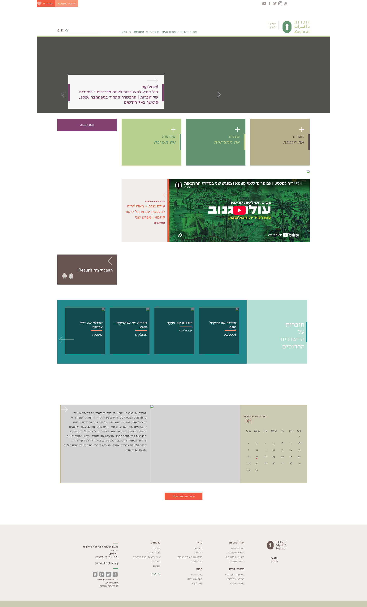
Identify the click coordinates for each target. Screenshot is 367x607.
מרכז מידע (152, 31)
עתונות (156, 566)
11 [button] (265, 449)
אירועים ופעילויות (234, 574)
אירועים (126, 31)
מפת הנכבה (196, 574)
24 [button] (257, 463)
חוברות (156, 548)
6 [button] (282, 443)
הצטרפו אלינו (170, 31)
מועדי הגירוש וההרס (184, 496)
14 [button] (291, 449)
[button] (64, 94)
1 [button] (299, 436)
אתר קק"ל (197, 583)
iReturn (138, 31)
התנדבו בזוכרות (235, 579)
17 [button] (257, 456)
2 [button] (248, 443)
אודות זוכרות (189, 31)
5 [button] (273, 443)
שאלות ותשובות (236, 552)
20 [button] (282, 456)
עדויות (198, 552)
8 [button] (299, 443)
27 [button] (282, 463)
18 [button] (265, 456)
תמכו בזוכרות (237, 583)
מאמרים (156, 561)
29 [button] (299, 463)
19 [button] (274, 456)
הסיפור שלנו (237, 548)
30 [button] (248, 470)
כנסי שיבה (196, 561)
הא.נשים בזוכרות (235, 557)
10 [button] (257, 449)
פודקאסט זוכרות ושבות (190, 557)
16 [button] (248, 456)
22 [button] (299, 456)
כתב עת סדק (153, 552)
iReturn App (194, 579)
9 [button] (248, 449)
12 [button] (274, 449)
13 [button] (282, 449)
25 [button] (265, 463)
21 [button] (291, 456)
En (62, 30)
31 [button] (257, 470)
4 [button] (265, 443)
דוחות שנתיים (237, 561)
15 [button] (299, 449)
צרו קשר (155, 573)
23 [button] (248, 463)
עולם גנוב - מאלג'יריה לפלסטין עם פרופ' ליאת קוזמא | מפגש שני (145, 211)
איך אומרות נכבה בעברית (146, 557)
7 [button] (290, 443)
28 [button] (291, 463)
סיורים (198, 548)
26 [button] (274, 463)
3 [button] (256, 443)
